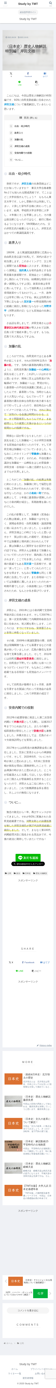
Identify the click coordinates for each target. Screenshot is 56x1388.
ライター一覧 (14, 1373)
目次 (26, 117)
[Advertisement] (28, 911)
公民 (9, 873)
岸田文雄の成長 (22, 146)
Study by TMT (28, 3)
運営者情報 (28, 1378)
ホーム (14, 1369)
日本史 (28, 873)
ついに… (18, 159)
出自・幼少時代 (22, 126)
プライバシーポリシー (41, 1369)
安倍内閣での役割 (23, 153)
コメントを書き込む (28, 1310)
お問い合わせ (41, 1373)
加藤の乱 (18, 139)
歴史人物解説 (41, 873)
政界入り (18, 133)
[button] (36, 83)
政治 (18, 873)
